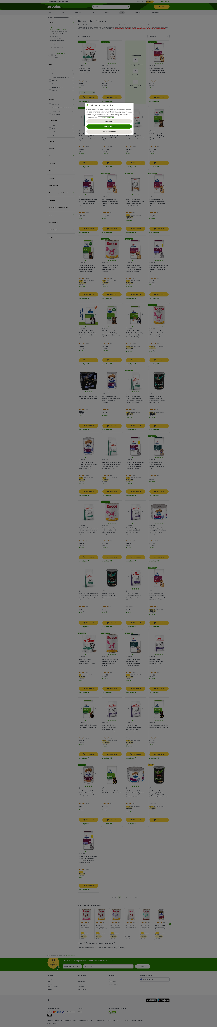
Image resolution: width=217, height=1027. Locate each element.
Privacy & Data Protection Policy (106, 117)
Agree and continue (109, 126)
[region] (109, 119)
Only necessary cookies (109, 131)
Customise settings (109, 121)
